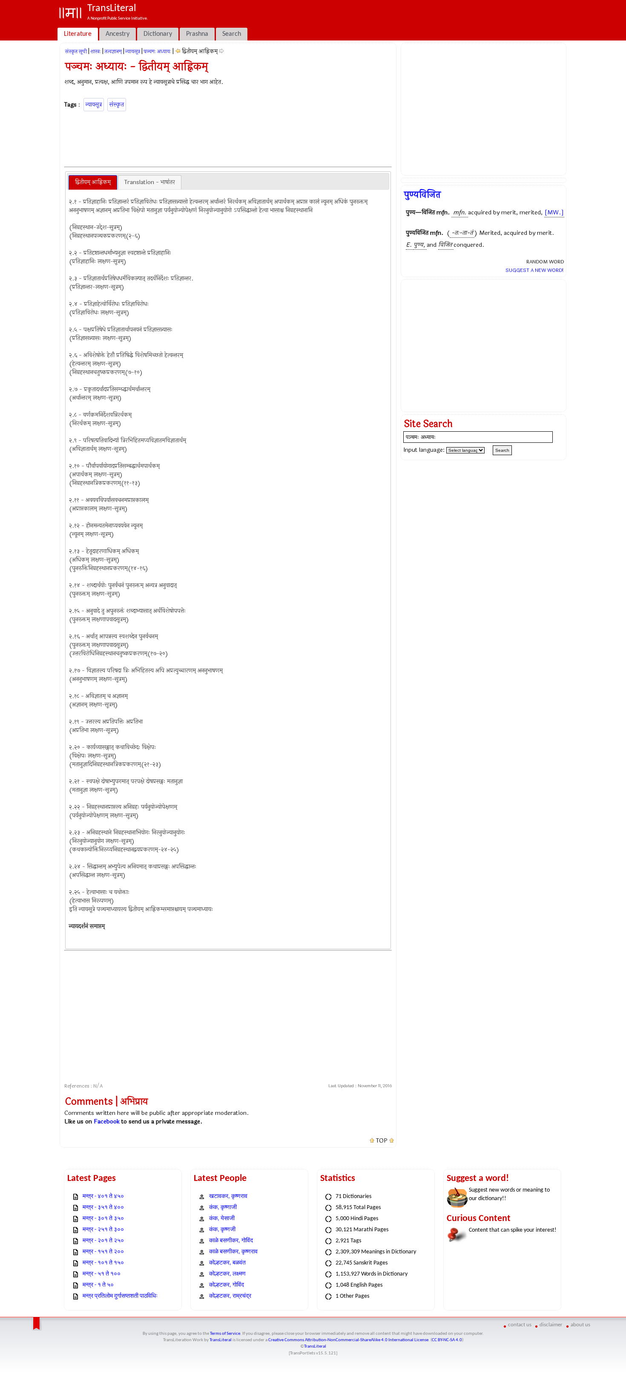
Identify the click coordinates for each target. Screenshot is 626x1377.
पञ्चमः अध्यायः (157, 51)
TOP (381, 1141)
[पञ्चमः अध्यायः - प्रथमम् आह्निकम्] (177, 51)
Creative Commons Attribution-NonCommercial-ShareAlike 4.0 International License (348, 1340)
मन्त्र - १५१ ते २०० (103, 1252)
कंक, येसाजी (222, 1218)
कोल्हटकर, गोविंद (226, 1285)
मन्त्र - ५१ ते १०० (102, 1274)
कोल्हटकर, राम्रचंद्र (230, 1296)
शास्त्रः (95, 51)
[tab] (93, 182)
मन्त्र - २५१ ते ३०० (103, 1230)
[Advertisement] (228, 137)
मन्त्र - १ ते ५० (98, 1285)
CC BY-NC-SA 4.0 (447, 1340)
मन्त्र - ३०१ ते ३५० (103, 1218)
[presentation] (93, 182)
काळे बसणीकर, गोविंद (231, 1241)
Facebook (107, 1121)
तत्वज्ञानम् (113, 51)
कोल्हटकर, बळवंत (227, 1263)
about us (580, 1325)
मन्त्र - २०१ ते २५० (103, 1241)
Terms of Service (225, 1333)
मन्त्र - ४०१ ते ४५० (103, 1196)
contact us (519, 1325)
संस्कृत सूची (76, 51)
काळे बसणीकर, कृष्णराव (233, 1252)
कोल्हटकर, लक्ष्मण (227, 1274)
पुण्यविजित (422, 195)
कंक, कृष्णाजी (223, 1207)
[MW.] (554, 212)
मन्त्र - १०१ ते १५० (103, 1263)
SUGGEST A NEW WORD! (534, 270)
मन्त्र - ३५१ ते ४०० (103, 1207)
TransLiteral (221, 1340)
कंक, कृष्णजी (222, 1230)
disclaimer (551, 1325)
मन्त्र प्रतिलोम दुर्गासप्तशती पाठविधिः (120, 1296)
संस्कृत (116, 104)
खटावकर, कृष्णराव (228, 1196)
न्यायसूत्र (132, 51)
